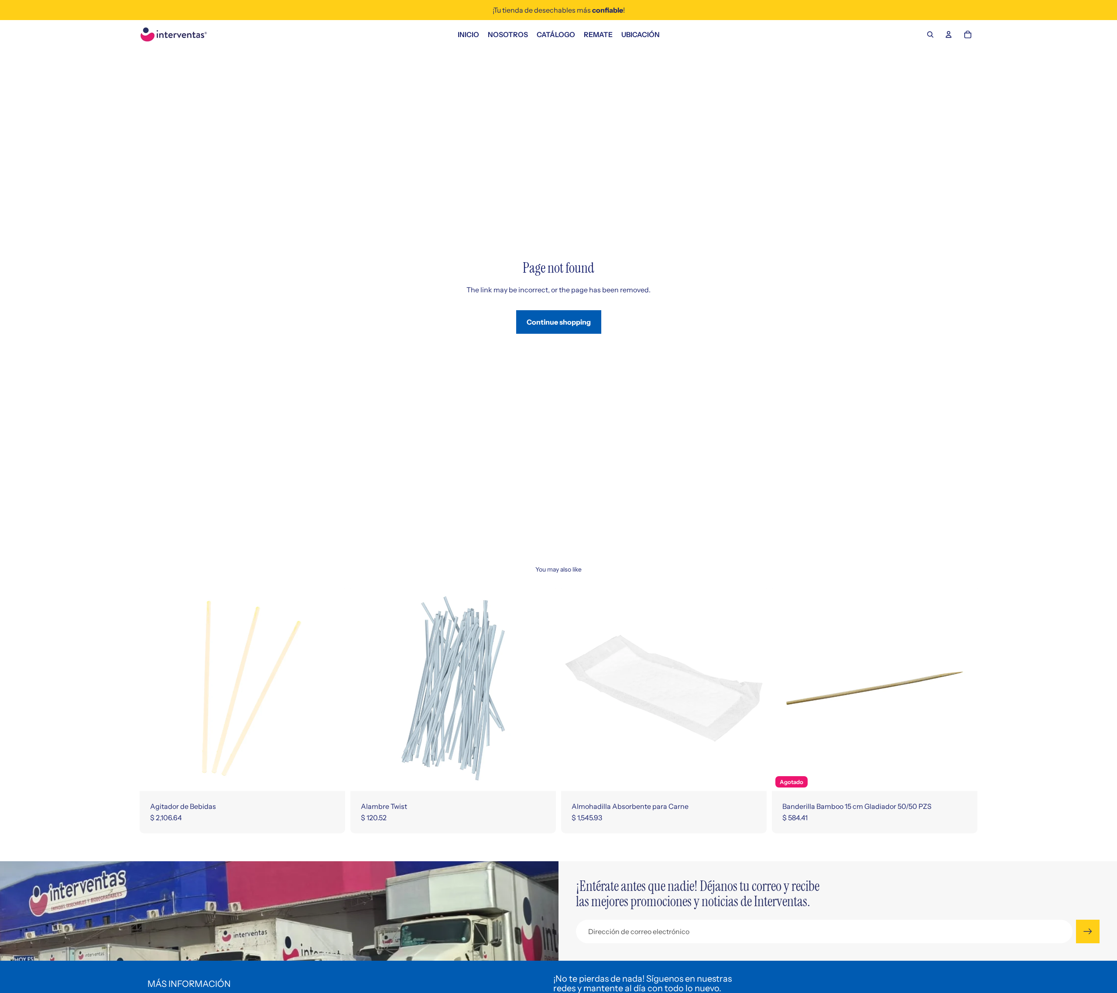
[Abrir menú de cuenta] (948, 34)
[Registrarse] (1088, 931)
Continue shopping (559, 322)
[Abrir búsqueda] (930, 34)
